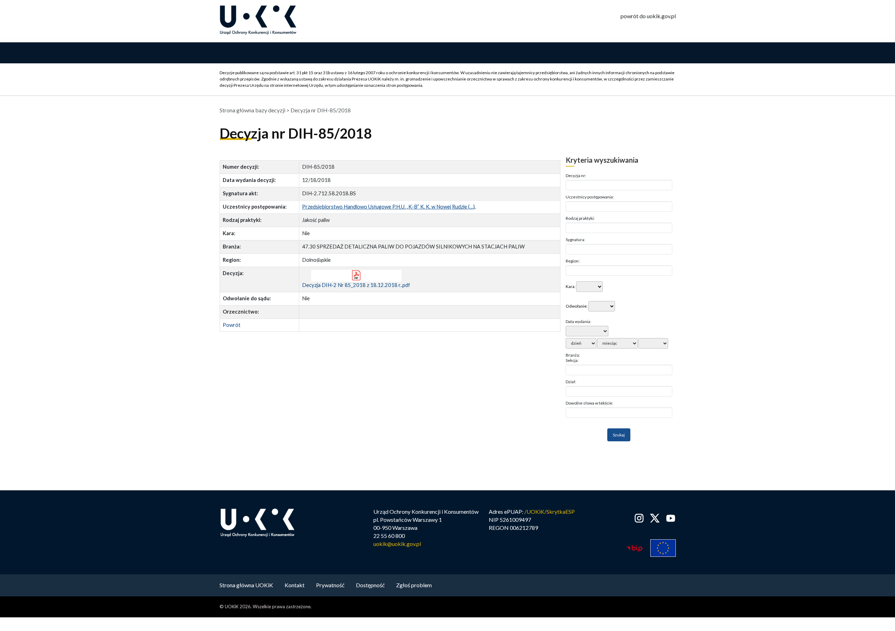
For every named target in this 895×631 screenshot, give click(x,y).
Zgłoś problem (414, 585)
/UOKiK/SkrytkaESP (549, 511)
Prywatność (330, 585)
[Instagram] (639, 518)
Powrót (232, 325)
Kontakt (295, 585)
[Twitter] (655, 518)
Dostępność (370, 585)
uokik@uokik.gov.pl (397, 543)
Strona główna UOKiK (246, 585)
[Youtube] (669, 518)
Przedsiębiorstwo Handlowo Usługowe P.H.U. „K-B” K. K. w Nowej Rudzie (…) (388, 207)
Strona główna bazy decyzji (252, 110)
